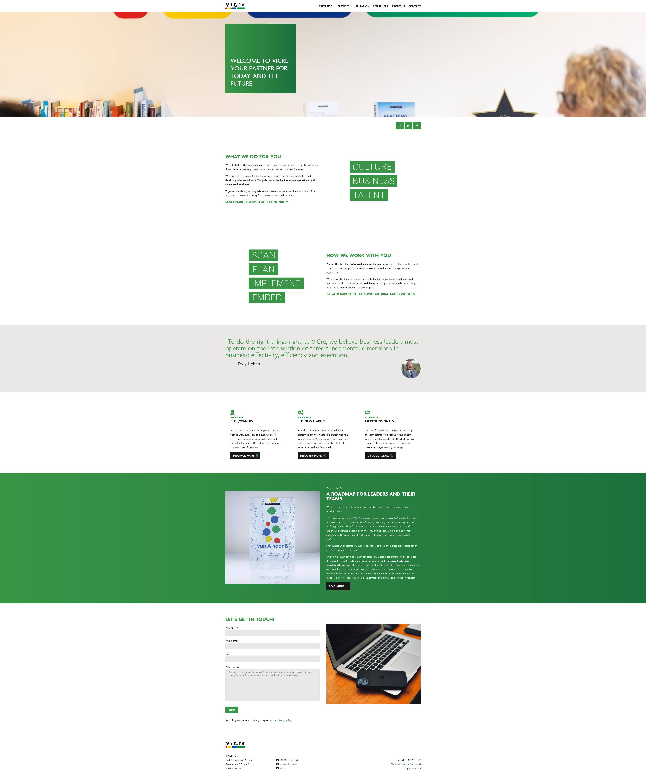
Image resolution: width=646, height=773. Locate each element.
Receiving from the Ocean (353, 534)
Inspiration (361, 6)
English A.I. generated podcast (341, 530)
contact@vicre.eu (288, 764)
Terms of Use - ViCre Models (406, 764)
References (380, 6)
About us (398, 6)
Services (343, 6)
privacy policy (284, 720)
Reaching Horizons (382, 534)
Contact (414, 6)
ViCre (282, 768)
